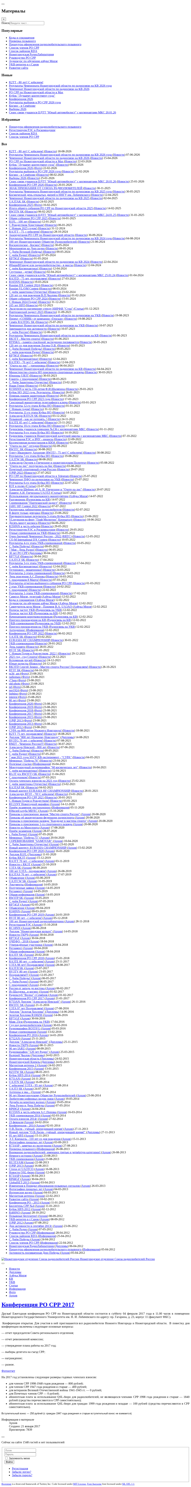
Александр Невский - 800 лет (28, 747)
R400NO (15, 1212)
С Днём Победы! (20, 546)
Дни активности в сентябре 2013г (31, 1226)
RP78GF (14, 355)
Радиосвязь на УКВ (49, 610)
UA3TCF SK (17, 559)
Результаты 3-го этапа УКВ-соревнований (36, 563)
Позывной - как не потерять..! (28, 419)
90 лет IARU (17, 1048)
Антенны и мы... (20, 1092)
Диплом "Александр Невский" (29, 1041)
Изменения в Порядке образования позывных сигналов (45, 1185)
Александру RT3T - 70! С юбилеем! (32, 794)
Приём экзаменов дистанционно (30, 807)
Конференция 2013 (21, 723)
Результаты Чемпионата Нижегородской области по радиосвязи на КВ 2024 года (60, 238)
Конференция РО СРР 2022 (27, 633)
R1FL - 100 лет (18, 221)
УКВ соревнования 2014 (25, 1115)
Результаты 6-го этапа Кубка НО (30, 482)
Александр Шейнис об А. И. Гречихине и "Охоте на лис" (46, 489)
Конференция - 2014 (22, 1125)
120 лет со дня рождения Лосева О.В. (33, 345)
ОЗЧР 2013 (16, 720)
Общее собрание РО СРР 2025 (28, 218)
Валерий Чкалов (20, 1055)
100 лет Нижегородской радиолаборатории (37, 921)
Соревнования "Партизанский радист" (34, 502)
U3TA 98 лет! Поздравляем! (27, 964)
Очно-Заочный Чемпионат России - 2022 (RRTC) (40, 536)
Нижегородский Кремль (25, 1061)
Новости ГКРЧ (19, 934)
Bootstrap (6, 1484)
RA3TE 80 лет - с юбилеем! (27, 961)
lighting (14, 693)
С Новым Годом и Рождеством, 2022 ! (33, 653)
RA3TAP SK (17, 787)
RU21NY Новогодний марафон (29, 804)
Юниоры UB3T (19, 375)
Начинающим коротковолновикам (31, 616)
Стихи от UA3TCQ (21, 1169)
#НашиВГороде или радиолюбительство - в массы (41, 265)
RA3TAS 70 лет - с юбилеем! (27, 874)
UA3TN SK (16, 1082)
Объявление (17, 877)
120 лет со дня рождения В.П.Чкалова (33, 295)
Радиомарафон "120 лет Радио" (29, 1051)
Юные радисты (19, 663)
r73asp (13, 680)
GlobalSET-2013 (19, 1182)
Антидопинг (17, 630)
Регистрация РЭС (20, 924)
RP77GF (14, 556)
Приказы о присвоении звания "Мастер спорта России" (45, 814)
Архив (55, 804)
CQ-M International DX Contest (28, 539)
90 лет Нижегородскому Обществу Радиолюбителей (42, 1095)
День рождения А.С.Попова (27, 576)
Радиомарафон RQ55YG (25, 1028)
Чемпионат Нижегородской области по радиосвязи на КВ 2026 (49, 158)
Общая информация (22, 894)
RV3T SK (15, 650)
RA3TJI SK (16, 968)
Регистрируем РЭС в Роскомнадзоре (32, 130)
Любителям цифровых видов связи (31, 1098)
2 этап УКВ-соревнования (26, 586)
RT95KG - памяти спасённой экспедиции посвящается (44, 342)
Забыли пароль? (22, 1475)
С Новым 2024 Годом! (23, 302)
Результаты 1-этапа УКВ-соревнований (34, 593)
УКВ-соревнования (22, 623)
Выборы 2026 (18, 178)
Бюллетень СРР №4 (22, 1205)
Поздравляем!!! (19, 974)
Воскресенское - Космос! (25, 245)
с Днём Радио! (18, 834)
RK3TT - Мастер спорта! (25, 338)
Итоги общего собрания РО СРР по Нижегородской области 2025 (51, 208)
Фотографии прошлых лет (26, 1142)
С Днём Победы (19, 1239)
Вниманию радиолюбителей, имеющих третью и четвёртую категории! (55, 1152)
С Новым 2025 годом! (23, 228)
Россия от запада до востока (27, 988)
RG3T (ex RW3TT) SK (23, 774)
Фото (38, 168)
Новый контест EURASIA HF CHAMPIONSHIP (40, 790)
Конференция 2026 (21, 168)
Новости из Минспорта (24, 827)
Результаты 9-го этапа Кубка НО (30, 432)
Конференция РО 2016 (23, 1035)
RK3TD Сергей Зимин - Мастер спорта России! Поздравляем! (49, 666)
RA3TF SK (16, 954)
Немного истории (20, 1155)
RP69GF (14, 1108)
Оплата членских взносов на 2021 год (33, 780)
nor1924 (14, 690)
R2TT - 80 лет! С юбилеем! (26, 151)
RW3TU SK (17, 1005)
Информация (35, 630)
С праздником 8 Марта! (24, 579)
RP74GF (14, 904)
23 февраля (16, 1122)
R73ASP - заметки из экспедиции (30, 1145)
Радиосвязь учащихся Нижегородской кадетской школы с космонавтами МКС (59, 435)
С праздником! (19, 589)
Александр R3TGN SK (24, 415)
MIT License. (80, 1484)
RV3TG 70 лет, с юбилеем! (26, 740)
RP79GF (14, 258)
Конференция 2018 (21, 710)
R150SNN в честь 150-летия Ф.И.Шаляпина (37, 389)
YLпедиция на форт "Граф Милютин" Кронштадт (41, 519)
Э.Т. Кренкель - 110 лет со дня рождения (35, 1138)
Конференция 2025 (21, 204)
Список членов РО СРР (24, 136)
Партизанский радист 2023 (26, 312)
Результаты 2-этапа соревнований (31, 573)
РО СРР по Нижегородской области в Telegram (39, 476)
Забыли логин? (21, 1471)
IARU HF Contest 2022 (23, 506)
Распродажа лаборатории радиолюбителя (35, 509)
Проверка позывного (23, 1149)
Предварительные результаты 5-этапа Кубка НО (40, 516)
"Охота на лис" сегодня (24, 445)
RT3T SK (15, 670)
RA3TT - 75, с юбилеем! (24, 231)
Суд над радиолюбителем (25, 1025)
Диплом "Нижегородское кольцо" (31, 931)
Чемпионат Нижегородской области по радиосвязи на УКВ (47, 325)
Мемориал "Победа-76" (24, 760)
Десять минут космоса (23, 522)
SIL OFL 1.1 (128, 1484)
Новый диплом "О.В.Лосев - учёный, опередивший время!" (47, 1132)
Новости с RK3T (20, 864)
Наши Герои (17, 385)
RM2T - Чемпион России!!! (26, 743)
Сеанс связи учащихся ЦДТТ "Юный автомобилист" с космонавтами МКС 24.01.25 (63, 214)
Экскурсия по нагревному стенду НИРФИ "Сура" (41, 308)
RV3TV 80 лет (18, 971)
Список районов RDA (23, 133)
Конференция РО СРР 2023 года (30, 399)
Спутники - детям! (21, 271)
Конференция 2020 (21, 703)
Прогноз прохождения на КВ (28, 620)
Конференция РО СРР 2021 (27, 797)
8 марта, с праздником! (24, 379)
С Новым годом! (20, 409)
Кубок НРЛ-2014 (20, 1075)
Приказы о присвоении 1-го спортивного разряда (41, 824)
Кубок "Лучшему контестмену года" (32, 164)
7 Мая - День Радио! (22, 549)
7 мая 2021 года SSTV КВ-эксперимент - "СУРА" (41, 757)
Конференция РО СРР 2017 (27, 998)
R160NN (15, 911)
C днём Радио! (18, 753)
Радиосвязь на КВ (38, 499)
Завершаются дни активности (28, 328)
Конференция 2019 (21, 707)
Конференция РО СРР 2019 (27, 914)
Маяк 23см (16, 1021)
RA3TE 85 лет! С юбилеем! (27, 422)
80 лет (13, 700)
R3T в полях (17, 486)
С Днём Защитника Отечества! (29, 382)
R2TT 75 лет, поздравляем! (26, 733)
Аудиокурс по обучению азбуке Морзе (33, 603)
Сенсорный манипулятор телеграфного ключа (38, 402)
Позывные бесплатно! (23, 1215)
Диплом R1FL (18, 854)
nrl (11, 687)
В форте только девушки (25, 512)
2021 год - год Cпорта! (23, 656)
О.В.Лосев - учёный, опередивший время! (36, 1128)
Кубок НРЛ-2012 (20, 1209)
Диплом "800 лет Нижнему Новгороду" (34, 737)
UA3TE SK (16, 636)
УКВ (12, 1282)
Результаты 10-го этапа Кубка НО (30, 425)
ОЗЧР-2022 (16, 472)
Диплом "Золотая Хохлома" (27, 1011)
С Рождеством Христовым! (27, 225)
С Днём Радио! (19, 981)
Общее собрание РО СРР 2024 (28, 298)
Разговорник (17, 499)
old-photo (15, 683)
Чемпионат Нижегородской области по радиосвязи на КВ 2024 (49, 261)
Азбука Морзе (78, 496)
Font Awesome (94, 1484)
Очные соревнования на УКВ (28, 533)
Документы (16, 884)
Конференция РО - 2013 (24, 1202)
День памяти (17, 646)
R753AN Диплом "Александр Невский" (35, 1001)
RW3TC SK (16, 449)
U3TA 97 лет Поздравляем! (26, 1008)
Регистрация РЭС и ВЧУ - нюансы (31, 439)
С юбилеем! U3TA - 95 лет (26, 1085)
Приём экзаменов (20, 830)
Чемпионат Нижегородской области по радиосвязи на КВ (46, 368)
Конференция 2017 (21, 713)
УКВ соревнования (21, 1159)
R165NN (15, 281)
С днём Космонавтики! (24, 268)
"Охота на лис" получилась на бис (31, 466)
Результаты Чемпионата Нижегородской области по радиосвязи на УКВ (55, 315)
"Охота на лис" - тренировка (27, 365)
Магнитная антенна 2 (23, 1065)
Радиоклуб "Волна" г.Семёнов (28, 995)
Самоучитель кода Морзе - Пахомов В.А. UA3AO (41, 606)
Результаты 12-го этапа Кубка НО (30, 405)
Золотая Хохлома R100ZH (26, 1015)
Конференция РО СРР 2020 (27, 851)
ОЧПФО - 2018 (19, 941)
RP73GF (14, 938)
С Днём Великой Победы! (26, 251)
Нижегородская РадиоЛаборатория (31, 1246)
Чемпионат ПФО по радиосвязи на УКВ (35, 479)
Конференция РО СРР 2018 (27, 958)
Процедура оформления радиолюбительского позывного (45, 126)
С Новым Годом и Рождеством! (29, 800)
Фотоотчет (8, 1370)
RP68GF (14, 1179)
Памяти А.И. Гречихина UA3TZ (30, 492)
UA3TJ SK (16, 1088)
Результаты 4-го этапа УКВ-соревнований (36, 543)
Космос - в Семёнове (22, 174)
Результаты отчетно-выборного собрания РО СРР (41, 583)
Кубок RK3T (17, 857)
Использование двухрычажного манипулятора (39, 496)
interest (13, 697)
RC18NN (15, 928)
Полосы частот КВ (21, 613)
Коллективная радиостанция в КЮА (32, 442)
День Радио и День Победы (27, 1105)
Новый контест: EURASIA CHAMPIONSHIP (38, 847)
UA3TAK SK (17, 201)
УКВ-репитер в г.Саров (24, 1219)
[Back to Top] (2, 1437)
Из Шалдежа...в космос (24, 991)
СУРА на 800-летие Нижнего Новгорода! (35, 730)
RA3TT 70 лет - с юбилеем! (27, 861)
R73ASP (14, 1175)
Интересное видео (21, 1192)
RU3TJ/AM (16, 1162)
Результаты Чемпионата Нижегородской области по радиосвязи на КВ (54, 335)
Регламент (16, 891)
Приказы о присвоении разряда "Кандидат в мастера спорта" (48, 820)
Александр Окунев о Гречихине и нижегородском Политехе (48, 462)
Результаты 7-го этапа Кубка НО (30, 456)
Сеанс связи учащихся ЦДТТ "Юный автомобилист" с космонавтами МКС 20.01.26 (63, 181)
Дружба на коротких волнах (27, 1102)
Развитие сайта (19, 1199)
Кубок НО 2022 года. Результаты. (30, 392)
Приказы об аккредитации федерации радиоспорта (42, 817)
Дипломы (35, 553)
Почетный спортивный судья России (33, 469)
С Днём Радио (18, 1229)
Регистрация (20, 1468)
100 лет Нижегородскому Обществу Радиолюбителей (43, 241)
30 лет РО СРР (18, 553)
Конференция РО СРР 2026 (27, 184)
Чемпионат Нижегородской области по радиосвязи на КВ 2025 (49, 198)
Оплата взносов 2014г (23, 1118)
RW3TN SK (17, 211)
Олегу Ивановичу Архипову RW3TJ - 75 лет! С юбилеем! (46, 452)
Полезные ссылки (20, 764)
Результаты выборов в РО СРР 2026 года (35, 171)
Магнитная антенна (22, 1195)
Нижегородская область (24, 1058)
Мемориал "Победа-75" (24, 837)
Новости (50, 151)
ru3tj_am (14, 673)
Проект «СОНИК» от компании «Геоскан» (36, 318)
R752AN (15, 1038)
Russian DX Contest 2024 (25, 285)
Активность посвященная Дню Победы (34, 1252)
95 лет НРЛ (16, 1135)
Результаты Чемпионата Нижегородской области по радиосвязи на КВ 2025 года (60, 191)
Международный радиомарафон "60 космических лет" (44, 767)
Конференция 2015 (21, 717)
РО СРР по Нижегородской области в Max (36, 161)
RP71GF (14, 1018)
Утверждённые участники (26, 944)
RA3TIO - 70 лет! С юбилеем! (28, 362)
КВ (11, 1278)
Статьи (79, 308)
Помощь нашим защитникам (27, 395)
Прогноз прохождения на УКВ (29, 626)
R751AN (15, 1078)
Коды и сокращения (22, 599)
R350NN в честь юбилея (25, 526)
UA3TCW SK (18, 881)
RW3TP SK (16, 897)
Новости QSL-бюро (22, 1172)
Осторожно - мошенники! (26, 569)
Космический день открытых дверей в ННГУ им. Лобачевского (50, 194)
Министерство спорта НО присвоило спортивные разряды (47, 372)
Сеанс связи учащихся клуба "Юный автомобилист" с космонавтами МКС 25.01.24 (62, 275)
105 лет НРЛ (17, 305)
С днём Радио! (18, 255)
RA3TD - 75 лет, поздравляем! (28, 278)
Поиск (5, 23)
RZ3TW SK (16, 1072)
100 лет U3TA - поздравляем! (28, 871)
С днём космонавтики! (24, 770)
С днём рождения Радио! (25, 352)
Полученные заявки (22, 887)
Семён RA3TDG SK (22, 322)
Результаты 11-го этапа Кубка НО (30, 412)
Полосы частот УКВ (22, 610)
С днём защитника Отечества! (28, 291)
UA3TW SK (17, 459)
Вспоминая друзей (21, 660)
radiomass (15, 676)
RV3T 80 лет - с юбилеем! (26, 918)
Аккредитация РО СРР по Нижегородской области (42, 235)
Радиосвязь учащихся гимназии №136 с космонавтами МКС (47, 429)
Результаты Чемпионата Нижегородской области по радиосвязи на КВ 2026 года (60, 154)
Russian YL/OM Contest (24, 288)
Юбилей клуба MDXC (23, 810)
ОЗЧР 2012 (16, 727)
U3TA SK (15, 867)
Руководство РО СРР (23, 1232)
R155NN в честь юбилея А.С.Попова (33, 1112)
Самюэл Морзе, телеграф (25, 596)
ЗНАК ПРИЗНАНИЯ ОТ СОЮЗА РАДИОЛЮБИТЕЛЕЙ (46, 188)
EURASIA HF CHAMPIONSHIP (30, 640)
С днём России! (19, 332)
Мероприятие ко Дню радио (27, 248)
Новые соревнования (23, 1031)
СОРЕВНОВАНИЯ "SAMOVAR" (31, 841)
